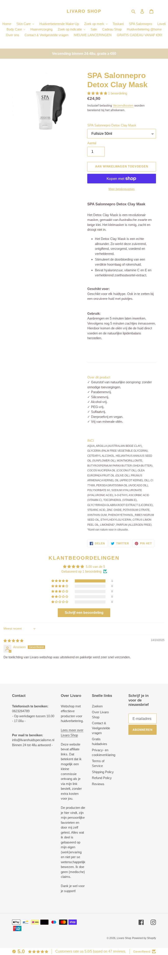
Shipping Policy (103, 772)
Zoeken (97, 706)
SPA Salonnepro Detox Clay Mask (111, 125)
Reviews (98, 784)
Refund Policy (102, 778)
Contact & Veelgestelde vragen (101, 728)
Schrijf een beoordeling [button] (84, 612)
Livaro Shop (84, 11)
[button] (97, 93)
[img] (13, 641)
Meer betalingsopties (121, 189)
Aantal (91, 143)
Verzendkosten (123, 105)
